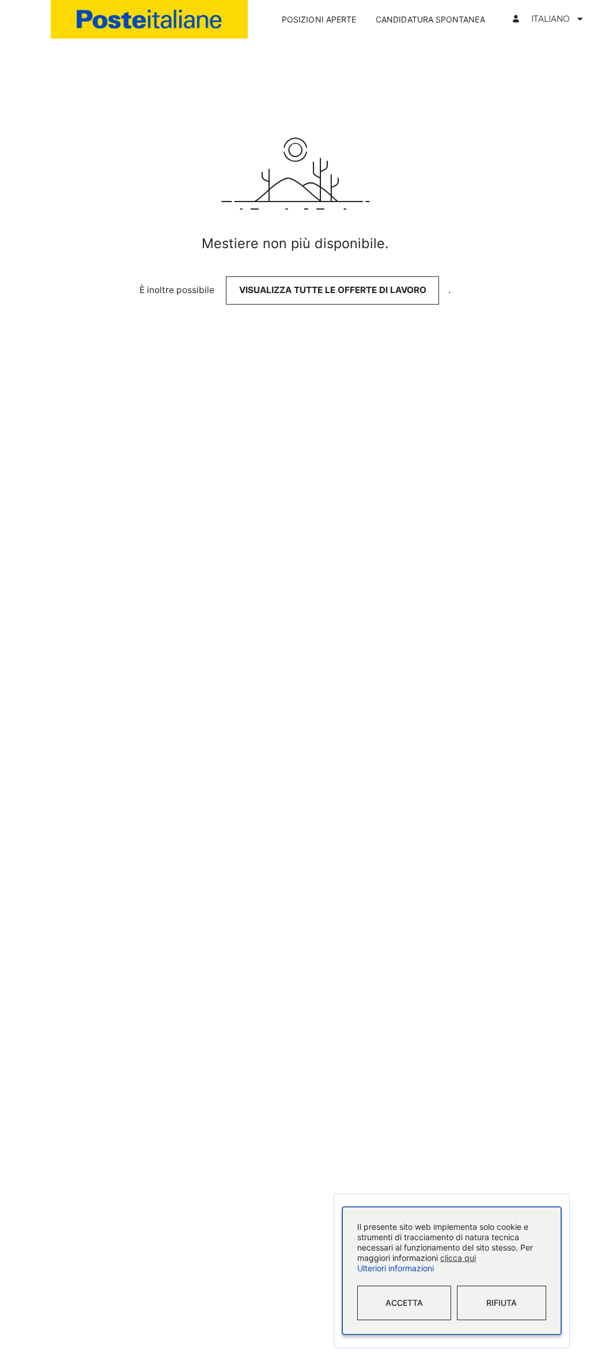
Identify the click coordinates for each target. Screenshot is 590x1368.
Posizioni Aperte (319, 19)
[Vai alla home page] (149, 19)
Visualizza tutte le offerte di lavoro (332, 289)
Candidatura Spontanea (430, 19)
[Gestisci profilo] (517, 19)
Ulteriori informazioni (395, 1269)
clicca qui (458, 1258)
